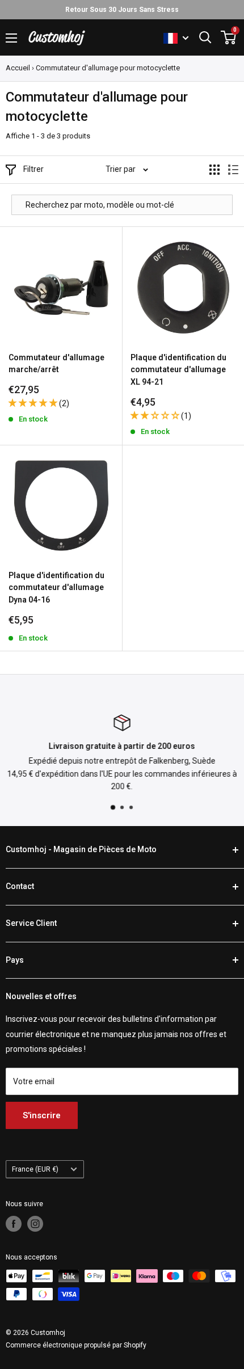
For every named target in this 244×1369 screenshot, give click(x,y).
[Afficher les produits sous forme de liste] (233, 170)
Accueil (18, 68)
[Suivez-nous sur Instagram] (35, 1224)
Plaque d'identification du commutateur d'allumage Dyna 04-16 (56, 587)
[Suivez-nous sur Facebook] (14, 1224)
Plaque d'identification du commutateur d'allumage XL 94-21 (178, 369)
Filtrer (33, 169)
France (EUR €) (35, 1169)
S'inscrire (42, 1115)
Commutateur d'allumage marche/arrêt (56, 363)
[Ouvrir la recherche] (205, 37)
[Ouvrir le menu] (11, 38)
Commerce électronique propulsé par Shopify (76, 1345)
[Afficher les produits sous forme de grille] (214, 170)
